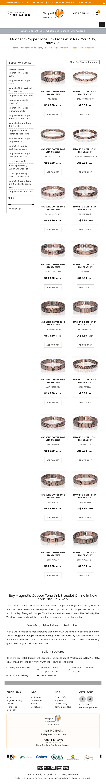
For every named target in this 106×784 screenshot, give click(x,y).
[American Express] (66, 768)
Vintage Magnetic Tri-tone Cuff (19, 102)
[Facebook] (82, 699)
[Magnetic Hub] (53, 13)
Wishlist (34, 703)
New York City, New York (31, 48)
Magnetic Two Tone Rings (21, 191)
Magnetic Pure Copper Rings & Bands (19, 140)
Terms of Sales (13, 707)
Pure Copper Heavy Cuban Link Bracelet (18, 167)
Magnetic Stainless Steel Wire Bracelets (20, 89)
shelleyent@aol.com (88, 707)
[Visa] (40, 768)
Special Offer (60, 697)
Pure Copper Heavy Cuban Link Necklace (19, 175)
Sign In (76, 12)
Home (15, 48)
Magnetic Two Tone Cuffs (21, 95)
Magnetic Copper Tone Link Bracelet (20, 125)
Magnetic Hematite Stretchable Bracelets (19, 132)
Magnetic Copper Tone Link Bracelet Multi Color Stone (20, 184)
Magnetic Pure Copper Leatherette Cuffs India (19, 117)
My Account (36, 697)
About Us (10, 703)
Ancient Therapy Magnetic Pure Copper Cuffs (19, 72)
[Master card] (53, 768)
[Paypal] (47, 768)
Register (85, 12)
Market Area (36, 707)
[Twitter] (90, 699)
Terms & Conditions (63, 707)
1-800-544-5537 (20, 15)
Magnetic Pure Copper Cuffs (19, 82)
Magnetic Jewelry (51, 48)
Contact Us (11, 710)
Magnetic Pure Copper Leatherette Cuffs (19, 109)
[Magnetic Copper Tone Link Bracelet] (53, 77)
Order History (36, 700)
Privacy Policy (61, 703)
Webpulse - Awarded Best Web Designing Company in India (64, 778)
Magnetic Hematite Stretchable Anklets (18, 147)
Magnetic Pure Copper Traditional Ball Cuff (19, 155)
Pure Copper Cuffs (17, 161)
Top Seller (59, 700)
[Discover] (59, 768)
